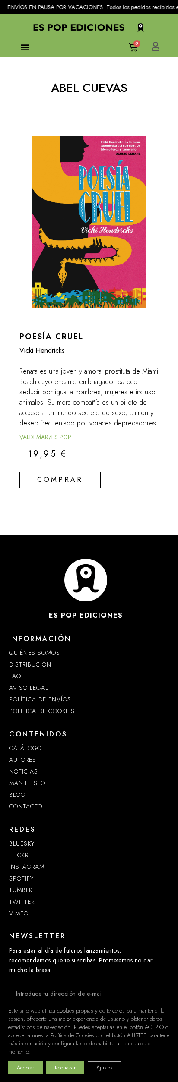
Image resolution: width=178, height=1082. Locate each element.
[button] (25, 47)
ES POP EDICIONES (86, 615)
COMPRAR (60, 479)
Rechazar (65, 1068)
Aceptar (25, 1068)
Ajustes (104, 1068)
